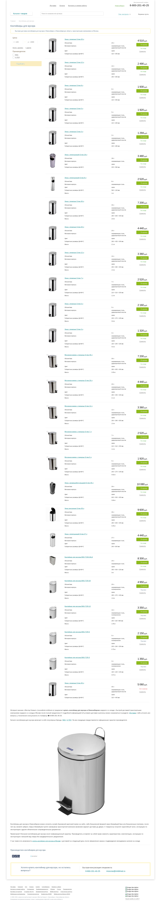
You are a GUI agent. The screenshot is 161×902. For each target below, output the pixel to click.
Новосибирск (119, 6)
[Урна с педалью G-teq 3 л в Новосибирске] (52, 131)
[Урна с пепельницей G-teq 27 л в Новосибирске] (53, 534)
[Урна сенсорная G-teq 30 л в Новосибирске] (53, 508)
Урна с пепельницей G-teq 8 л (75, 178)
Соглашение (30, 889)
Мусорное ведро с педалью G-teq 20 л (78, 380)
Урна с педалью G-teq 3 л (74, 131)
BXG (16, 55)
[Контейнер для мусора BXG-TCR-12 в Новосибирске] (53, 606)
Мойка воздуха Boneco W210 (62, 894)
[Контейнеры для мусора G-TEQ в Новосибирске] (33, 856)
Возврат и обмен (56, 886)
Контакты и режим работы (77, 5)
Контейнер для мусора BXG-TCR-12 (78, 606)
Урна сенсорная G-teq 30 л (74, 508)
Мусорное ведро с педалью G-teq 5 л (78, 457)
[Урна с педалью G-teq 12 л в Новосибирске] (52, 62)
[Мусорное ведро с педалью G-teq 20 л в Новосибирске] (52, 380)
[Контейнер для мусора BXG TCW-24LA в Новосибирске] (53, 557)
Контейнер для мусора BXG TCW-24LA (79, 557)
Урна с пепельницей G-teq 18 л (76, 155)
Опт (26, 886)
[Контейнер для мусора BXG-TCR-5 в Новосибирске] (53, 632)
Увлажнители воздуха (42, 891)
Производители (67, 889)
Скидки (38, 886)
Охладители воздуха (33, 894)
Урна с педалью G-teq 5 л (74, 108)
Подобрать (20, 64)
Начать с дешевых (18, 47)
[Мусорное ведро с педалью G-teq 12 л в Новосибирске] (52, 406)
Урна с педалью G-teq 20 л (74, 39)
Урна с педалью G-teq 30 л (74, 201)
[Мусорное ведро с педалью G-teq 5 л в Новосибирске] (52, 457)
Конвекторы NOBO (46, 894)
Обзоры (52, 889)
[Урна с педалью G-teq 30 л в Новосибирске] (52, 201)
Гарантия (20, 886)
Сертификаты (46, 886)
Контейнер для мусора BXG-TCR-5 (77, 632)
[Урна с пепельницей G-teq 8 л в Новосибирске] (53, 177)
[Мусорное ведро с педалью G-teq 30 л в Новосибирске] (52, 355)
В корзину (144, 44)
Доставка (53, 5)
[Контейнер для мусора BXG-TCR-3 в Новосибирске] (53, 657)
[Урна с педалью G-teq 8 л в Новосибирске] (52, 85)
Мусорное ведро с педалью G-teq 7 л (78, 432)
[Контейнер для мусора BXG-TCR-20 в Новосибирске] (53, 580)
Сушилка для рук (29, 891)
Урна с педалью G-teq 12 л (74, 62)
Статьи (59, 889)
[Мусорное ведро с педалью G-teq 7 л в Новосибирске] (52, 431)
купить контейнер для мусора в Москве (46, 841)
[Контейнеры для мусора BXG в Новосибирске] (15, 856)
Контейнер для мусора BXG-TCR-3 (77, 657)
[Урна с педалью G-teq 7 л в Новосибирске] (52, 278)
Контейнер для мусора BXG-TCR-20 (78, 581)
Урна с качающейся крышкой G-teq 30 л (79, 483)
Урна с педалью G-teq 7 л (74, 278)
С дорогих (28, 47)
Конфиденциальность (42, 889)
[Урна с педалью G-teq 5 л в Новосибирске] (52, 108)
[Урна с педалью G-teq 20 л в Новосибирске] (52, 39)
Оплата (62, 5)
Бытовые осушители (16, 891)
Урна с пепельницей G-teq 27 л (76, 534)
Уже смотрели (123, 14)
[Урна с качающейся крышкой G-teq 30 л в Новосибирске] (53, 482)
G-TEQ (17, 57)
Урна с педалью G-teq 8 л (74, 85)
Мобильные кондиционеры (17, 894)
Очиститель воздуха (66, 891)
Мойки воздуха (54, 891)
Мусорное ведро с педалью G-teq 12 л (78, 406)
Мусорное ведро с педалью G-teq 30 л (78, 355)
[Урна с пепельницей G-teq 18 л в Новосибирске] (52, 154)
